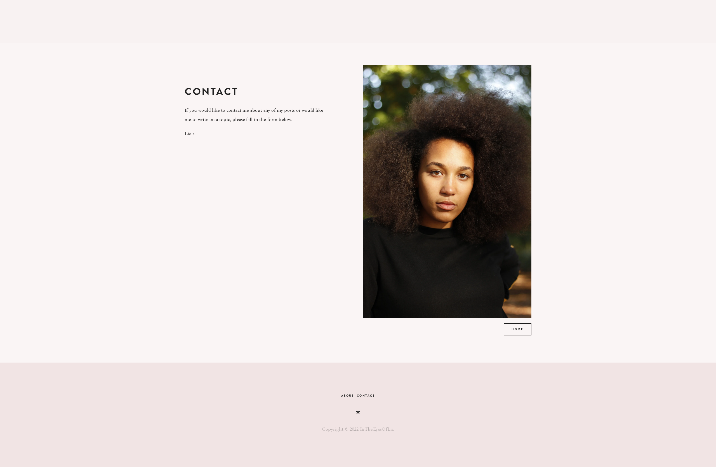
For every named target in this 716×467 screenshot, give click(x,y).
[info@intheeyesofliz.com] (358, 412)
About (347, 396)
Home (518, 329)
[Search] (221, 21)
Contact (366, 396)
